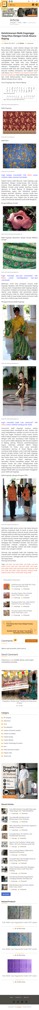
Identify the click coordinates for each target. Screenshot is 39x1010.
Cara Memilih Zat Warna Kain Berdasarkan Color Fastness (19, 818)
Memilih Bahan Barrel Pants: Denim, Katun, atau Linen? (21, 886)
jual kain (9, 564)
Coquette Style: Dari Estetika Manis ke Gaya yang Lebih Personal (22, 859)
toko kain (14, 566)
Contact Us (18, 997)
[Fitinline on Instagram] (18, 1002)
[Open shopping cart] (36, 1)
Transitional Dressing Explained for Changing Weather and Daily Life (21, 877)
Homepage (13, 22)
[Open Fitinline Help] (36, 5)
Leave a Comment (31, 641)
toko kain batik (24, 566)
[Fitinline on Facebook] (22, 1002)
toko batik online (7, 568)
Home (11, 997)
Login (12, 660)
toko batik (33, 566)
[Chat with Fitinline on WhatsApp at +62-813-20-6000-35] (10, 1)
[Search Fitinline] (33, 4)
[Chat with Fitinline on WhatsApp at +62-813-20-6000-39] (12, 1)
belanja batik (32, 570)
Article (19, 22)
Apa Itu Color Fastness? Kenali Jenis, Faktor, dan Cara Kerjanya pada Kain (22, 843)
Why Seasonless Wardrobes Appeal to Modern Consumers (22, 826)
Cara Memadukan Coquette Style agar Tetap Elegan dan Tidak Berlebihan (22, 810)
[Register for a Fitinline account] (28, 1)
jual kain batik (18, 564)
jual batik (27, 564)
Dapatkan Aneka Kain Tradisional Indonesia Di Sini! (19, 702)
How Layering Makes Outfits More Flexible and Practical (21, 851)
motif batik (19, 572)
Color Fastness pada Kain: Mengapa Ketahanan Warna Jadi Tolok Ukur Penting (21, 869)
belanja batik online (8, 572)
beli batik (12, 570)
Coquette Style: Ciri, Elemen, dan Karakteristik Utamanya (20, 835)
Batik (24, 22)
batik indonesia (22, 570)
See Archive (6, 894)
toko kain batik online (21, 568)
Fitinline (19, 1007)
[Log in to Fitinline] (33, 1)
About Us (26, 997)
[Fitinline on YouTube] (14, 1002)
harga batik (27, 572)
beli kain (31, 568)
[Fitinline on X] (26, 1002)
